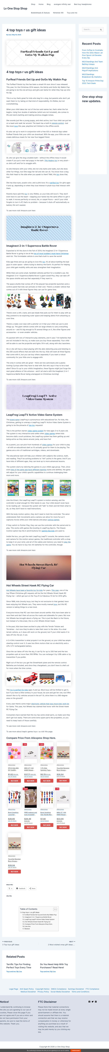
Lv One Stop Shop (15, 8)
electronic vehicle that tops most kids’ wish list (50, 704)
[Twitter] (93, 1002)
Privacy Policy (43, 992)
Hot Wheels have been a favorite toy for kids (24, 590)
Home (41, 4)
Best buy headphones (82, 4)
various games (53, 520)
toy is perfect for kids (19, 690)
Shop (33, 4)
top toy (32, 425)
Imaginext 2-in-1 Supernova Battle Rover (38, 917)
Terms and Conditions (80, 992)
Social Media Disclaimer (60, 992)
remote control (58, 123)
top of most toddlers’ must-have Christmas (51, 253)
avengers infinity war (62, 4)
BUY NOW (14, 781)
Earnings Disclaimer (76, 989)
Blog (48, 4)
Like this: (28, 926)
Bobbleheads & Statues (40, 13)
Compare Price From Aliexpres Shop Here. (39, 924)
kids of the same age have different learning (28, 470)
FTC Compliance (92, 989)
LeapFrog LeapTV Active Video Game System (39, 919)
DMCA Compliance (58, 989)
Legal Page (13, 989)
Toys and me (72, 13)
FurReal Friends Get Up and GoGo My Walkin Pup (40, 915)
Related (27, 929)
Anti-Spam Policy (27, 989)
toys (16, 126)
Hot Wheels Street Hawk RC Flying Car (37, 922)
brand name (14, 420)
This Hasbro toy (50, 160)
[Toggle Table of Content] (54, 909)
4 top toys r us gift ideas (30, 912)
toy (58, 174)
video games (50, 433)
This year (55, 590)
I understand (76, 1050)
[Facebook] (89, 1002)
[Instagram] (96, 1002)
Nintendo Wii (58, 13)
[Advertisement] (95, 138)
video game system (35, 431)
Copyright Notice (42, 989)
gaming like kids (48, 531)
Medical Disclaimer (28, 992)
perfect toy (54, 183)
